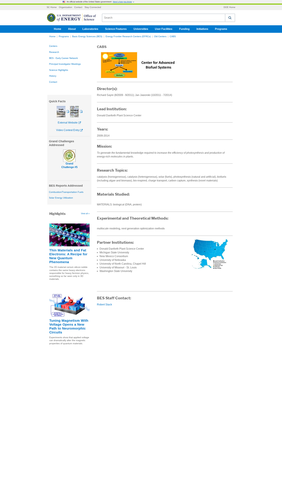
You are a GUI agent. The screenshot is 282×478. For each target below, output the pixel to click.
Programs (221, 29)
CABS (173, 36)
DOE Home (229, 7)
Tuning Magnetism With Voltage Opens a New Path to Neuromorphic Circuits (68, 326)
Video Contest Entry (67, 130)
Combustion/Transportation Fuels (66, 192)
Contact (78, 7)
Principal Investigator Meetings (65, 64)
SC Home (52, 7)
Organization (65, 7)
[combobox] (163, 18)
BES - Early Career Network (63, 58)
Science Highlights (58, 70)
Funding (184, 29)
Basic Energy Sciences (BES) (87, 36)
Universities (140, 29)
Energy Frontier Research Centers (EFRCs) (128, 36)
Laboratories (90, 29)
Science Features (116, 29)
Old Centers (160, 36)
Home (57, 29)
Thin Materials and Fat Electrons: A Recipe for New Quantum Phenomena (68, 256)
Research (54, 52)
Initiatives (202, 29)
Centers (53, 46)
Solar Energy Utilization (61, 198)
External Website (68, 122)
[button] (230, 18)
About (72, 29)
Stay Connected (93, 7)
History (52, 76)
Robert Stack (104, 304)
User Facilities (163, 29)
